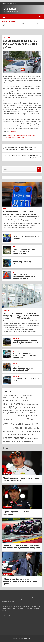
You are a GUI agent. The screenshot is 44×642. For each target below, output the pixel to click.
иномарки (34, 431)
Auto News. (9, 8)
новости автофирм (14, 135)
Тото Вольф (7, 432)
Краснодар (21, 410)
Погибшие (27, 424)
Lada (24, 395)
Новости (6, 37)
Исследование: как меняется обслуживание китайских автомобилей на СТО (25, 368)
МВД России (35, 413)
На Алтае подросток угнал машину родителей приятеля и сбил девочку (25, 251)
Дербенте (32, 407)
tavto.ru (13, 132)
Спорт (6, 448)
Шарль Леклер (16, 432)
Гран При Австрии (13, 403)
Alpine (5, 395)
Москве (24, 420)
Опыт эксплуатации (28, 135)
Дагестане (20, 407)
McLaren (29, 395)
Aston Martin (12, 395)
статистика (7, 137)
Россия (34, 424)
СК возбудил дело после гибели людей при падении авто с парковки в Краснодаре (20, 148)
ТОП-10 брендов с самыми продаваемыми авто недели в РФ (22, 157)
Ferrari (19, 395)
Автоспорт (8, 473)
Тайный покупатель (17, 137)
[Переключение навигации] (4, 16)
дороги (25, 431)
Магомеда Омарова (9, 416)
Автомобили (10, 400)
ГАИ (19, 401)
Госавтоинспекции (34, 401)
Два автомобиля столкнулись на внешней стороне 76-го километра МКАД (25, 276)
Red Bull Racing (19, 397)
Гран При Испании (31, 404)
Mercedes (7, 398)
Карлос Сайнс (8, 410)
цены (21, 441)
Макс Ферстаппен (27, 415)
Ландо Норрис (9, 413)
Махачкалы (18, 420)
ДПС (5, 407)
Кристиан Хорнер (30, 410)
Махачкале (8, 419)
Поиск (39, 169)
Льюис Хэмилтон (23, 413)
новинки (32, 434)
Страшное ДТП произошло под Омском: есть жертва (26, 237)
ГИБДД (24, 401)
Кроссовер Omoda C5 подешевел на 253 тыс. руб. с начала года (25, 355)
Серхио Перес (6, 428)
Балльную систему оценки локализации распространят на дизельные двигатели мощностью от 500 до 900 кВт (21, 315)
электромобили (29, 441)
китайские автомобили (15, 434)
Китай (16, 410)
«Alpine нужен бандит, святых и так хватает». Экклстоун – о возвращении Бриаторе (20, 581)
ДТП (4, 209)
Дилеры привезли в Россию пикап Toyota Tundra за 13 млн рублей (25, 343)
